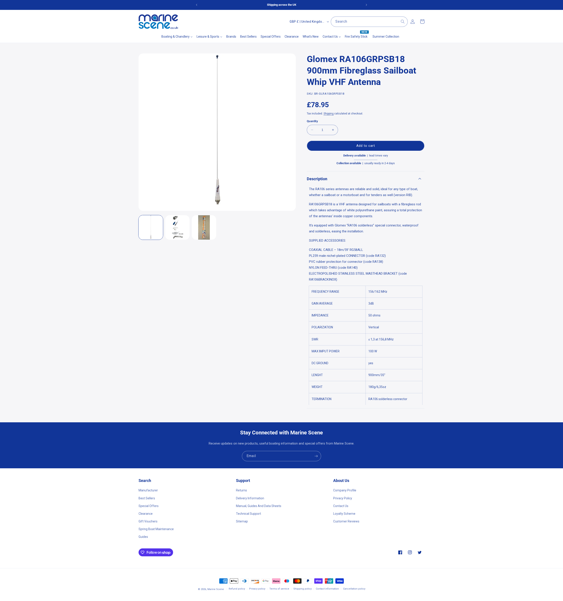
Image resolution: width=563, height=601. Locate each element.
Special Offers (149, 506)
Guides (143, 537)
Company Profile (344, 490)
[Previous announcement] (196, 5)
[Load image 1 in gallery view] (151, 227)
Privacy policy (257, 588)
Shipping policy (302, 588)
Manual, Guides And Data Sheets (258, 506)
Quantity (312, 121)
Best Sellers (147, 498)
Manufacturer (148, 490)
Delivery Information (250, 498)
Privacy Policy (342, 498)
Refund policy (237, 588)
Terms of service (279, 588)
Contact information (327, 588)
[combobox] (369, 22)
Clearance (146, 513)
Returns (241, 490)
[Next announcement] (366, 5)
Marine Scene (215, 589)
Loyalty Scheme (344, 513)
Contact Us (340, 506)
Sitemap (242, 521)
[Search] (403, 21)
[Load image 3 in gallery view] (204, 227)
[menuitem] (177, 36)
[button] (365, 178)
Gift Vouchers (148, 521)
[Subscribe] (316, 456)
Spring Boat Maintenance (156, 529)
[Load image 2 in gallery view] (177, 227)
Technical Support (248, 513)
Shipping (329, 113)
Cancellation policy (354, 588)
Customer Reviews (346, 521)
